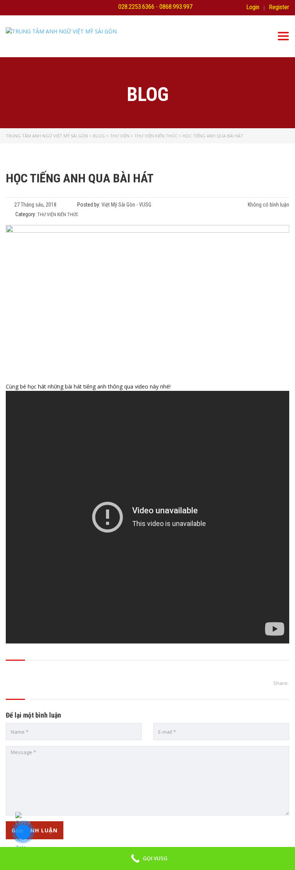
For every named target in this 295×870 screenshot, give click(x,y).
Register (279, 7)
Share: (280, 683)
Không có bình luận (268, 205)
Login (252, 7)
